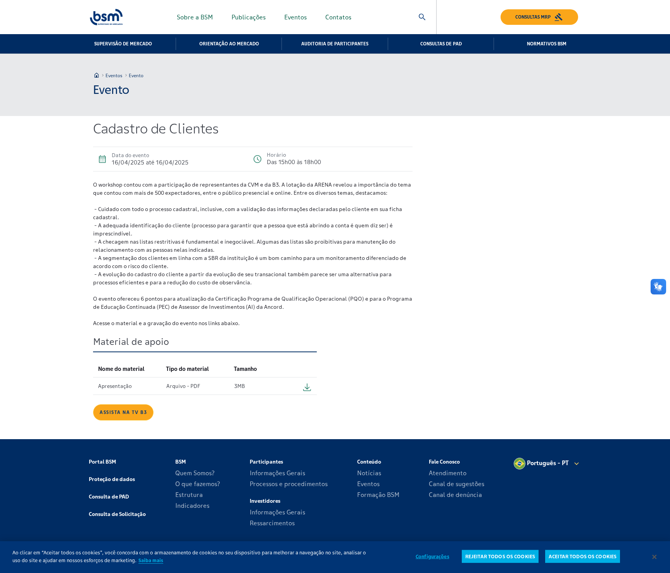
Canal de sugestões (456, 484)
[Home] (96, 75)
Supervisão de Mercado (123, 44)
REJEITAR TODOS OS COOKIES (500, 556)
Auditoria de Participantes (334, 44)
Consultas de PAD (441, 44)
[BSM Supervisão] (106, 17)
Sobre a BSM (195, 17)
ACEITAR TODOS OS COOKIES (582, 556)
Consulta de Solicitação (117, 514)
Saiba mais (150, 560)
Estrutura (189, 495)
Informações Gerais (277, 473)
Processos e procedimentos (289, 484)
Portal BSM (102, 461)
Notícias (369, 473)
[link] (123, 412)
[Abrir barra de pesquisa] (422, 17)
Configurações (432, 556)
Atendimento (447, 473)
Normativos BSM (546, 44)
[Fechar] (654, 557)
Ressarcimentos (272, 523)
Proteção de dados (112, 479)
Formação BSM (378, 495)
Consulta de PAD (109, 496)
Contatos (338, 17)
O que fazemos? (197, 484)
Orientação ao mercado (229, 44)
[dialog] (335, 557)
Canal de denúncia (455, 495)
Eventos (295, 17)
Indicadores (192, 505)
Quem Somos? (195, 473)
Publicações (248, 17)
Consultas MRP (533, 17)
